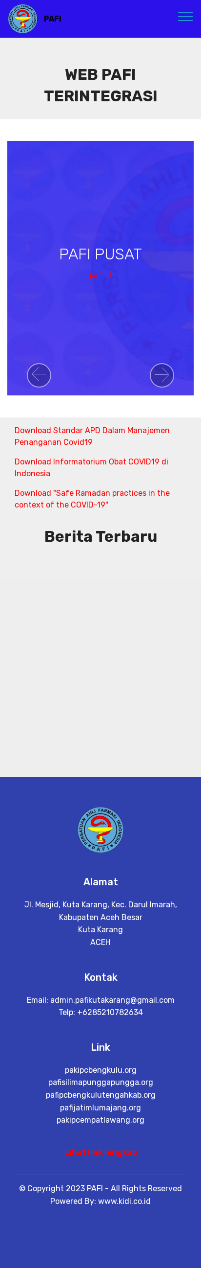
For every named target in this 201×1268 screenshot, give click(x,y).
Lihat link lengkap (100, 1152)
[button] (39, 375)
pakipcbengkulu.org (101, 1070)
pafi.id (100, 274)
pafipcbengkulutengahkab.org (101, 1095)
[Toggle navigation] (185, 16)
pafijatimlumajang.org (100, 1107)
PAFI (52, 18)
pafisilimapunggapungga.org (100, 1082)
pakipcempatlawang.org (100, 1120)
